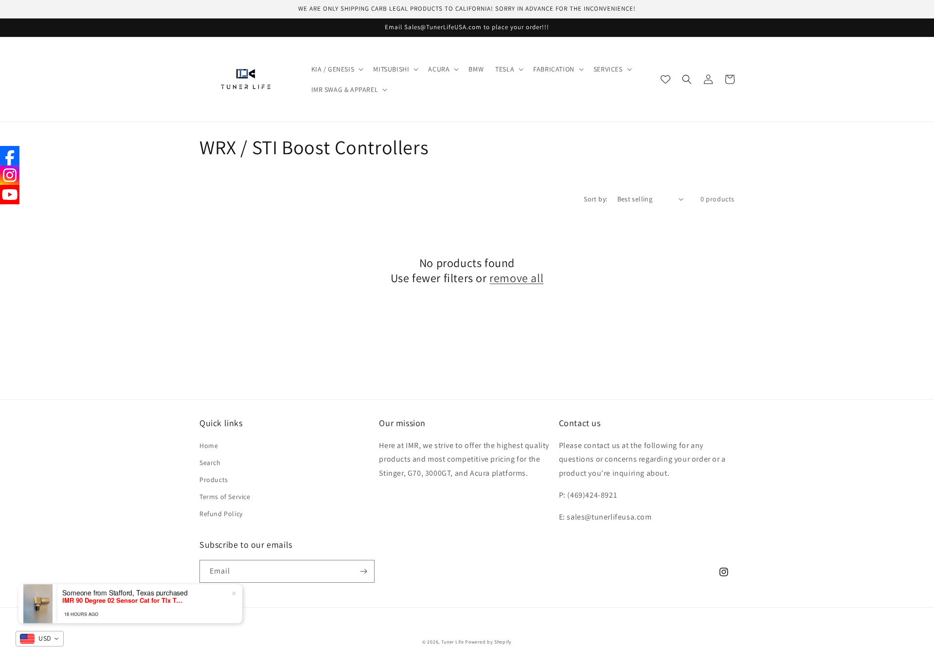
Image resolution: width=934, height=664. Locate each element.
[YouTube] (9, 194)
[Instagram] (9, 175)
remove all (516, 278)
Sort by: (595, 199)
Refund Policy (221, 513)
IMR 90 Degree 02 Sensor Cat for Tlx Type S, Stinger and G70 (123, 599)
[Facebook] (9, 155)
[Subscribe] (363, 571)
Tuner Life (452, 642)
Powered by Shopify (488, 642)
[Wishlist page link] (665, 79)
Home (208, 445)
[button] (336, 69)
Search (210, 462)
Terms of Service (225, 496)
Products (213, 479)
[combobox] (40, 638)
